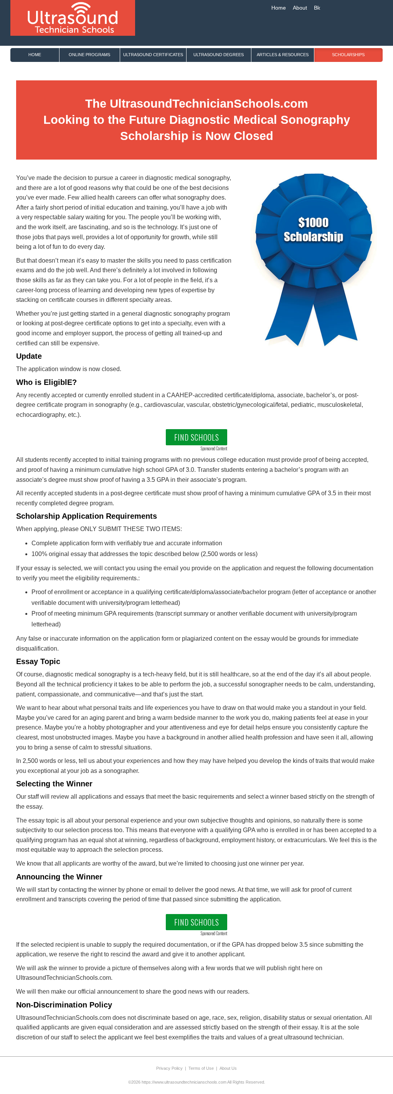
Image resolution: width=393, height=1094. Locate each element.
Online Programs (89, 54)
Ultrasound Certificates (153, 54)
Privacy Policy (169, 1068)
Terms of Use (201, 1068)
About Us (228, 1068)
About (300, 8)
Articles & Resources (283, 54)
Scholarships (348, 54)
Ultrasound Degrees (218, 54)
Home (278, 8)
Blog (319, 8)
